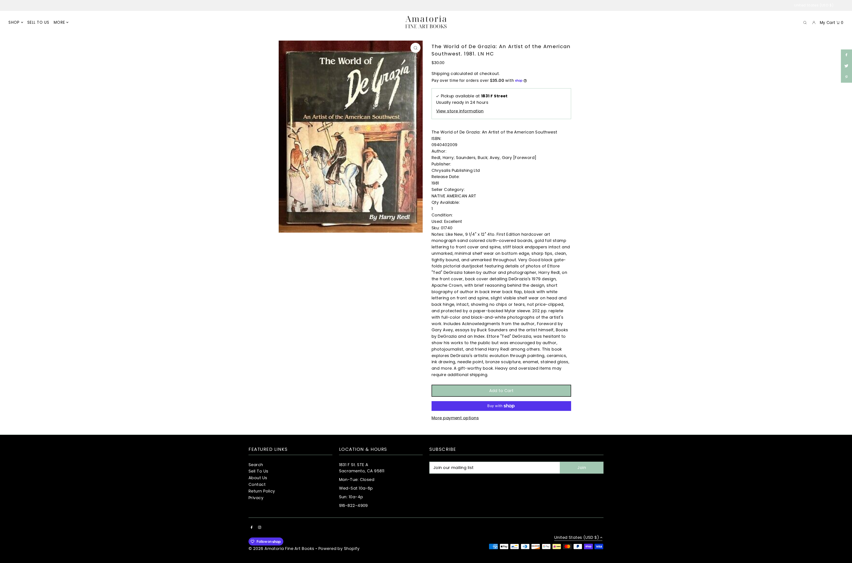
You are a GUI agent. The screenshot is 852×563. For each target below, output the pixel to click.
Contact (257, 484)
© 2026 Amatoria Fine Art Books (281, 548)
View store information (460, 111)
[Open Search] (805, 22)
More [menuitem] (59, 22)
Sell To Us (258, 471)
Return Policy (261, 491)
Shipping (441, 73)
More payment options (455, 418)
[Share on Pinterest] (846, 77)
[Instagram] (259, 527)
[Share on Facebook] (846, 55)
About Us (257, 478)
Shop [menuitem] (14, 22)
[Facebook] (251, 527)
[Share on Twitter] (846, 66)
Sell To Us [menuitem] (38, 22)
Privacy (255, 497)
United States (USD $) (814, 5)
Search (255, 464)
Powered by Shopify (338, 548)
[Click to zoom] (415, 48)
